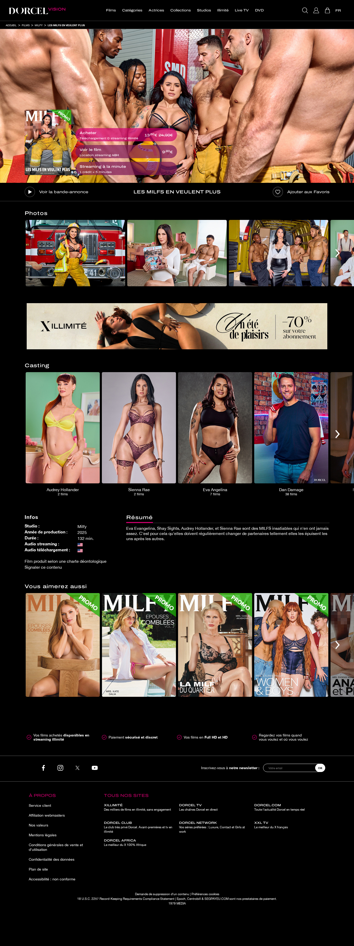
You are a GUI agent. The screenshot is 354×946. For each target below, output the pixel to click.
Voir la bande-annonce (63, 192)
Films (111, 10)
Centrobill (194, 899)
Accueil (11, 25)
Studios (204, 10)
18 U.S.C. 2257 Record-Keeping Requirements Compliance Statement (125, 899)
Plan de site (38, 869)
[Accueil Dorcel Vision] (37, 10)
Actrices (156, 10)
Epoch (181, 899)
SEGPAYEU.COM (216, 899)
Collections (180, 10)
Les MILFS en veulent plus (66, 25)
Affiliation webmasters (47, 815)
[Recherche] (305, 10)
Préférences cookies (205, 894)
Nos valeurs (38, 825)
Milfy (39, 25)
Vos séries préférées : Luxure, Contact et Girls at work (212, 827)
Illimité (223, 10)
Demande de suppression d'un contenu (162, 894)
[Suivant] (337, 253)
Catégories (132, 10)
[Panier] (328, 10)
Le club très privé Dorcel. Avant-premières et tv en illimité (138, 827)
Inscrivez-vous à (230, 768)
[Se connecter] (316, 10)
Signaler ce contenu (43, 567)
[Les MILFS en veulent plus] (48, 142)
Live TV (242, 10)
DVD (259, 10)
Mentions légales (42, 835)
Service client (40, 805)
